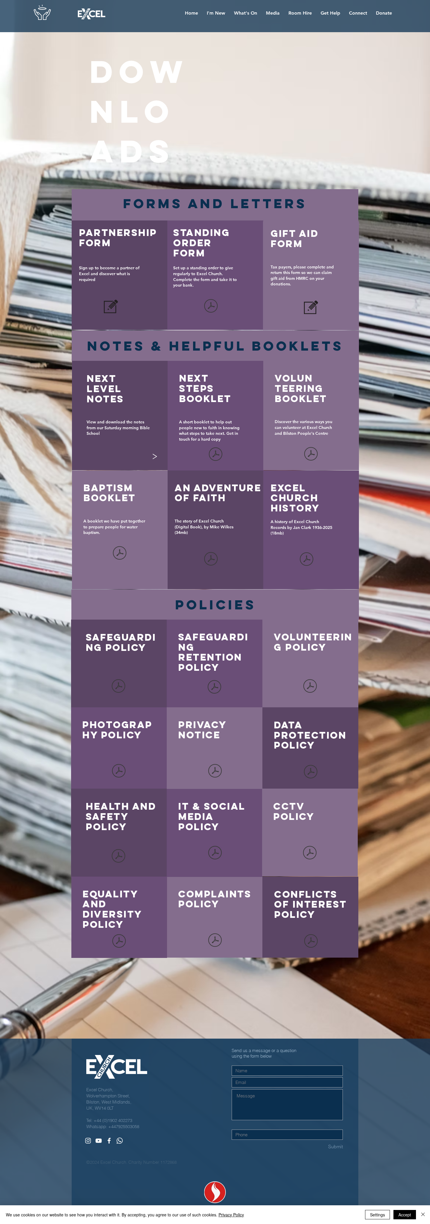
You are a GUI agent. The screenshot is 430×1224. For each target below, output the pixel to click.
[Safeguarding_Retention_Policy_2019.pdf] (214, 687)
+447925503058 (123, 1126)
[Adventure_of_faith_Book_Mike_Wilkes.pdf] (211, 559)
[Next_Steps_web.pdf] (215, 455)
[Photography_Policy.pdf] (119, 771)
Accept (404, 1215)
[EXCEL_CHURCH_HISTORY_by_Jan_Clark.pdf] (306, 560)
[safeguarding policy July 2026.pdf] (118, 687)
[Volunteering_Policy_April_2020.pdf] (310, 687)
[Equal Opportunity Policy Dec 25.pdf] (119, 941)
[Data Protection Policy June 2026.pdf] (310, 772)
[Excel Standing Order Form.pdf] (211, 306)
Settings (377, 1215)
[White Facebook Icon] (109, 1140)
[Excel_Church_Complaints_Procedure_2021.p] (215, 941)
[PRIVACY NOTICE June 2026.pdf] (215, 771)
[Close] (422, 1214)
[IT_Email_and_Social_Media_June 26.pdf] (215, 853)
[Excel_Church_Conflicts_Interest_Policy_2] (311, 941)
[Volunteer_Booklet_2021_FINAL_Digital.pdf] (311, 454)
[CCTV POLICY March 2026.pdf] (310, 853)
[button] (216, 13)
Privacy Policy (231, 1215)
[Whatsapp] (119, 1140)
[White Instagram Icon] (88, 1140)
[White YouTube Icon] (98, 1140)
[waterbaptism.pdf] (119, 553)
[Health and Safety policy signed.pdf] (118, 856)
